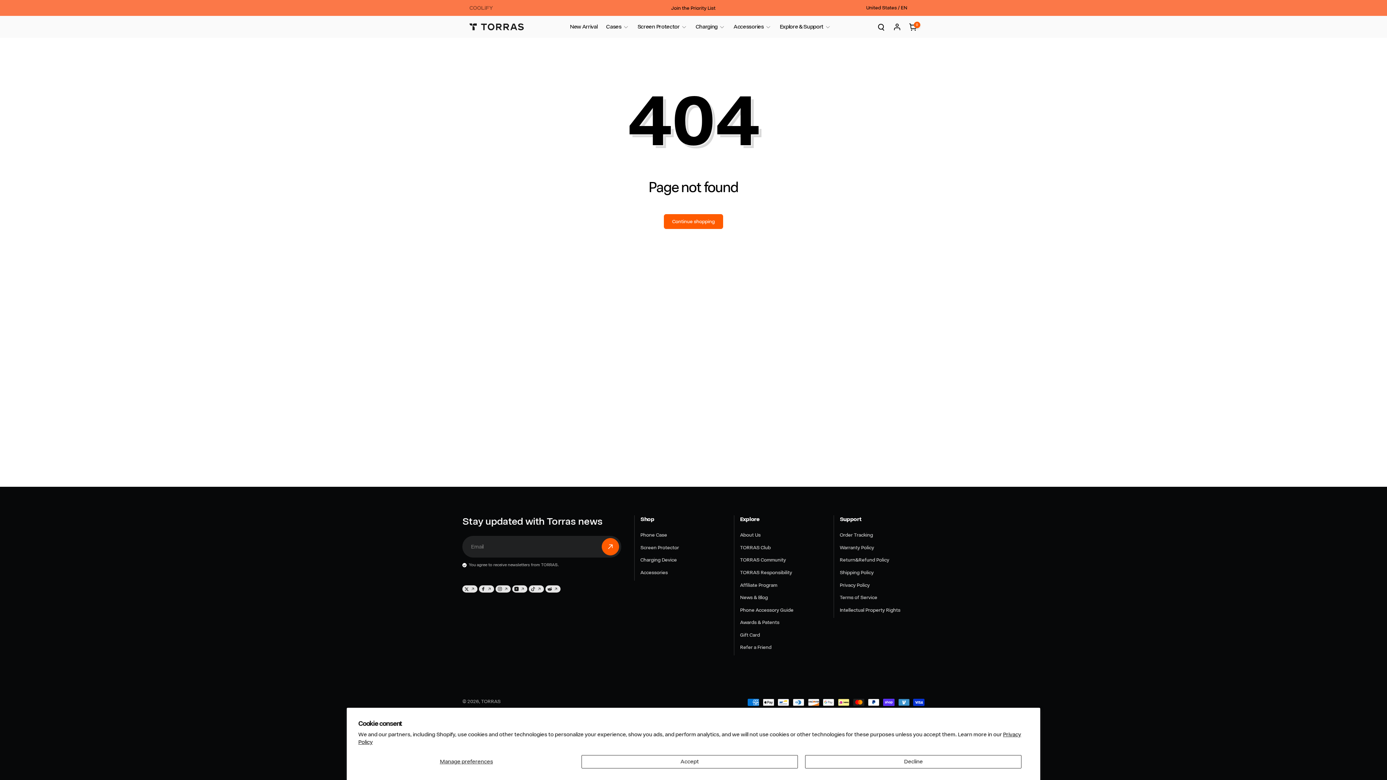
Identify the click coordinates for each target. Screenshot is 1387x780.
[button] (613, 27)
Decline (913, 761)
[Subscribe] (610, 546)
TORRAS (491, 701)
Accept (689, 761)
